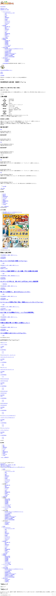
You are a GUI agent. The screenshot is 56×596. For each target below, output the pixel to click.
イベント (6, 508)
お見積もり (7, 61)
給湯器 (6, 19)
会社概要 (6, 44)
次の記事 (4, 186)
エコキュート (7, 20)
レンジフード (7, 22)
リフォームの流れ (8, 49)
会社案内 (4, 39)
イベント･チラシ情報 (7, 507)
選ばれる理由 (5, 38)
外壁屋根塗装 (7, 33)
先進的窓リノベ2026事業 (9, 54)
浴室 (6, 14)
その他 (6, 24)
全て (4, 194)
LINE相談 (7, 60)
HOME (4, 469)
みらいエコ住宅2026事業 (9, 56)
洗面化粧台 (7, 17)
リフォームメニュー (6, 11)
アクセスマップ (8, 45)
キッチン (6, 18)
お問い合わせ (5, 57)
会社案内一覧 (7, 40)
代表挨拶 (6, 41)
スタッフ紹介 (7, 46)
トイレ (6, 15)
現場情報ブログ (8, 52)
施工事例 (4, 25)
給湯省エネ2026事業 (9, 55)
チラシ (6, 509)
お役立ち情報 (5, 47)
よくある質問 (7, 571)
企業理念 (6, 42)
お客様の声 (5, 496)
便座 (6, 16)
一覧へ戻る (2, 188)
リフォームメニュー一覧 (9, 12)
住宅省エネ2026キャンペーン (10, 53)
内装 (6, 32)
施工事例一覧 (7, 26)
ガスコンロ (7, 23)
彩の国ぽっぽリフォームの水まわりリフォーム (14, 48)
